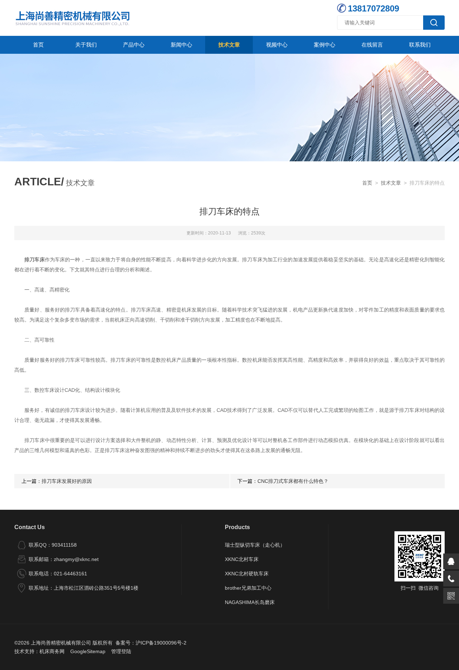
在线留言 (372, 45)
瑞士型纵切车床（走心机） (255, 545)
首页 (38, 45)
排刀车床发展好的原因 (67, 481)
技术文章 (229, 45)
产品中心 (134, 45)
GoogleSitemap (87, 651)
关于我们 (86, 45)
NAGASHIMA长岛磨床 (250, 602)
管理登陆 (121, 651)
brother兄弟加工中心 (248, 588)
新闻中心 (181, 45)
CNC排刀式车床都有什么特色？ (292, 481)
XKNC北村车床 (242, 559)
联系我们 (420, 45)
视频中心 (277, 45)
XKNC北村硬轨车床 (247, 573)
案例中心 (324, 45)
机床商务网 (52, 651)
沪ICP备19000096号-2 (161, 643)
